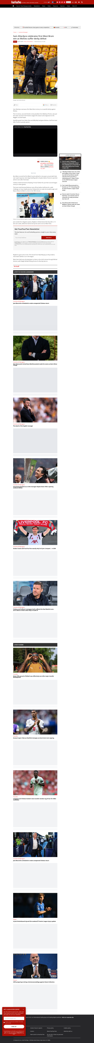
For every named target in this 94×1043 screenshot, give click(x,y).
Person (15, 32)
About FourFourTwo (52, 1031)
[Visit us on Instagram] (60, 2)
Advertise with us (68, 1031)
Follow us (47, 105)
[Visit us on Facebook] (53, 2)
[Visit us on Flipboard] (62, 2)
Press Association (28, 41)
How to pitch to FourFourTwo (37, 1034)
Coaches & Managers (23, 32)
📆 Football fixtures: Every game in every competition (36, 27)
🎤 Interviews (74, 27)
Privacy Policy (19, 1032)
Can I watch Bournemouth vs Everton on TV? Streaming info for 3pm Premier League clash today (70, 188)
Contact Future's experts (36, 1028)
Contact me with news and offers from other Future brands (14, 1022)
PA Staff (21, 41)
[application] (35, 141)
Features (55, 6)
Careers (32, 1031)
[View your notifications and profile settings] (78, 2)
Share (17, 105)
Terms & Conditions (12, 1033)
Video (49, 6)
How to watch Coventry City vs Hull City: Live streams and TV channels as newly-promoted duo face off (70, 196)
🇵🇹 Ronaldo (56, 27)
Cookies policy (67, 1028)
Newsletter (37, 6)
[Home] (13, 6)
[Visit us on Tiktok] (64, 2)
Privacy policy (50, 1028)
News (43, 6)
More (74, 6)
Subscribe (68, 2)
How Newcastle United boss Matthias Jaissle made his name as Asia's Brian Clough (71, 204)
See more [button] (33, 173)
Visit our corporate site (68, 1017)
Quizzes (62, 6)
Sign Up (13, 1026)
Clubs (68, 6)
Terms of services (32, 241)
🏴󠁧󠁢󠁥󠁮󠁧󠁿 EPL (65, 27)
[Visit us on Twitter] (55, 2)
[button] (82, 2)
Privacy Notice (18, 243)
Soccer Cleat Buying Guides (24, 6)
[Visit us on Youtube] (57, 2)
